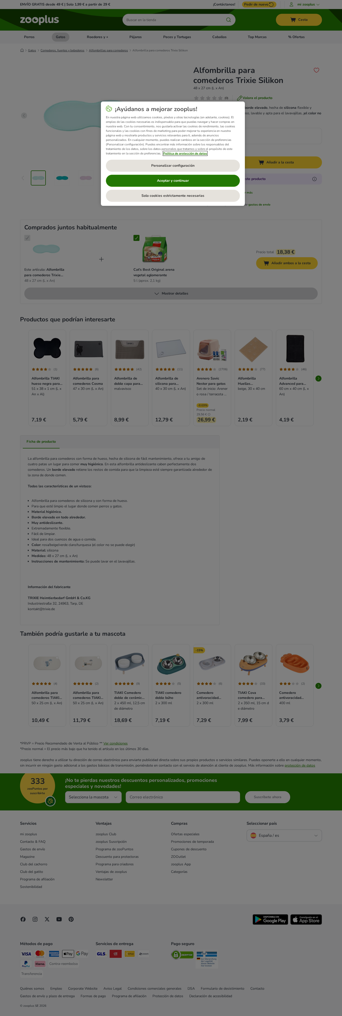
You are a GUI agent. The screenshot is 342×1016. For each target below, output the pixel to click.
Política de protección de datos (185, 153)
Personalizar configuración (173, 165)
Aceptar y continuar (173, 180)
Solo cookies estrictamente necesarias (172, 195)
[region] (173, 154)
